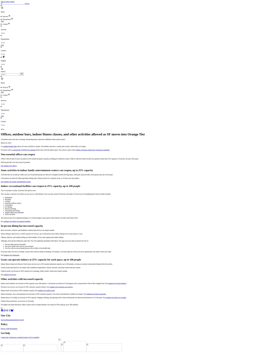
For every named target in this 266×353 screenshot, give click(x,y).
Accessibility (35, 337)
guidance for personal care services (61, 287)
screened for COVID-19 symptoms (24, 150)
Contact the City (6, 337)
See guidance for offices (9, 166)
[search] (22, 74)
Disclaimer (13, 329)
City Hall (21, 320)
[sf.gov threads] (7, 311)
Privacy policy (5, 329)
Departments (10, 320)
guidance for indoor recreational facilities (17, 221)
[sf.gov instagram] (4, 311)
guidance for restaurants (11, 255)
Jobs (2, 21)
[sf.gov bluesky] (12, 311)
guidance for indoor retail (46, 290)
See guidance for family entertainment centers (16, 182)
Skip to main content (7, 2)
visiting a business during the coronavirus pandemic (93, 150)
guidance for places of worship (116, 297)
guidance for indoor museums (96, 294)
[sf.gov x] (9, 311)
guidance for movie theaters (117, 283)
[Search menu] (133, 68)
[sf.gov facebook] (2, 311)
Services (3, 320)
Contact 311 (27, 337)
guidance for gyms (10, 275)
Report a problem (17, 337)
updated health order (10, 146)
